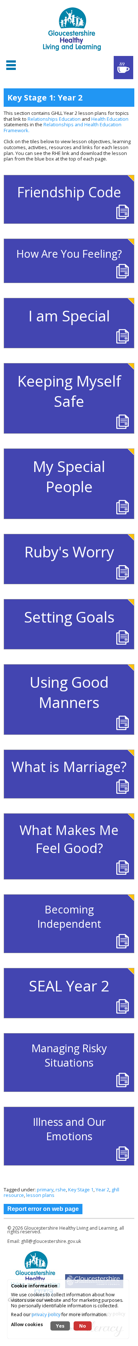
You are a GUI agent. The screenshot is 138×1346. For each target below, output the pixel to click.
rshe (61, 1189)
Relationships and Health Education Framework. (62, 127)
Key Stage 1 (80, 1189)
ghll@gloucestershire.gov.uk (51, 1241)
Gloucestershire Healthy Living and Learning (70, 1228)
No (82, 1325)
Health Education (109, 119)
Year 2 (102, 1189)
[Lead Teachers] (123, 67)
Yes (60, 1325)
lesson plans (40, 1195)
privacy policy (46, 1314)
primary (45, 1189)
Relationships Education (54, 119)
